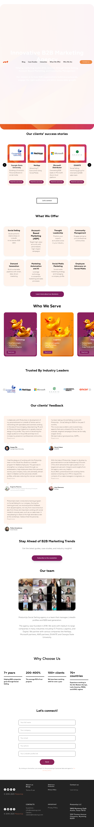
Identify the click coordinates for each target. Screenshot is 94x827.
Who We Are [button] (67, 62)
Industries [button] (43, 62)
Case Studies (32, 62)
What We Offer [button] (55, 62)
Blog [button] (23, 62)
